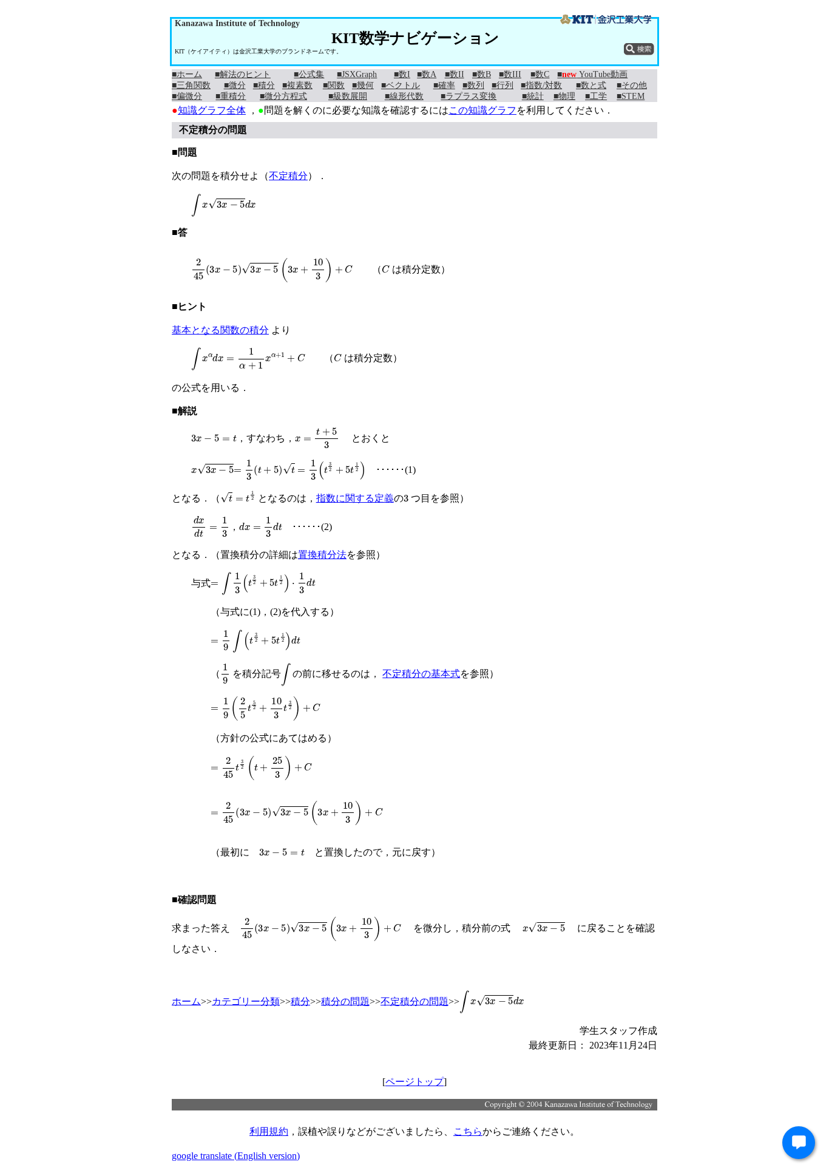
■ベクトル (400, 85)
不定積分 (288, 176)
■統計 (533, 96)
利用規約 (268, 1131)
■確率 (444, 85)
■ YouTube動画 (592, 74)
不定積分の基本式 (421, 673)
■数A (426, 74)
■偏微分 (187, 96)
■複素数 (297, 85)
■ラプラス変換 (468, 96)
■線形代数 (404, 96)
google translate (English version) (236, 1156)
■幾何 (363, 85)
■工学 (596, 96)
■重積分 (230, 96)
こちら (467, 1131)
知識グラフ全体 (212, 110)
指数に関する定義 (355, 498)
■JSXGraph (357, 74)
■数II (454, 74)
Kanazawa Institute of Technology (237, 23)
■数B (481, 74)
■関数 (334, 85)
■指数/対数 (541, 85)
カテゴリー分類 (246, 1001)
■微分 (235, 85)
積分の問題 (345, 1001)
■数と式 (591, 85)
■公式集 (309, 74)
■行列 (502, 85)
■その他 (632, 85)
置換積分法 (322, 554)
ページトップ (414, 1081)
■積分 (264, 85)
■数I (402, 74)
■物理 (564, 96)
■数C (539, 74)
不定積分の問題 (414, 1001)
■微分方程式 (283, 96)
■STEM (631, 96)
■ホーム (187, 74)
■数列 (473, 85)
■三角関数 (191, 85)
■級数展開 (347, 96)
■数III (510, 74)
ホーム (186, 1001)
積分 (300, 1001)
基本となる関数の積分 (220, 330)
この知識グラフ (482, 110)
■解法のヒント (243, 74)
